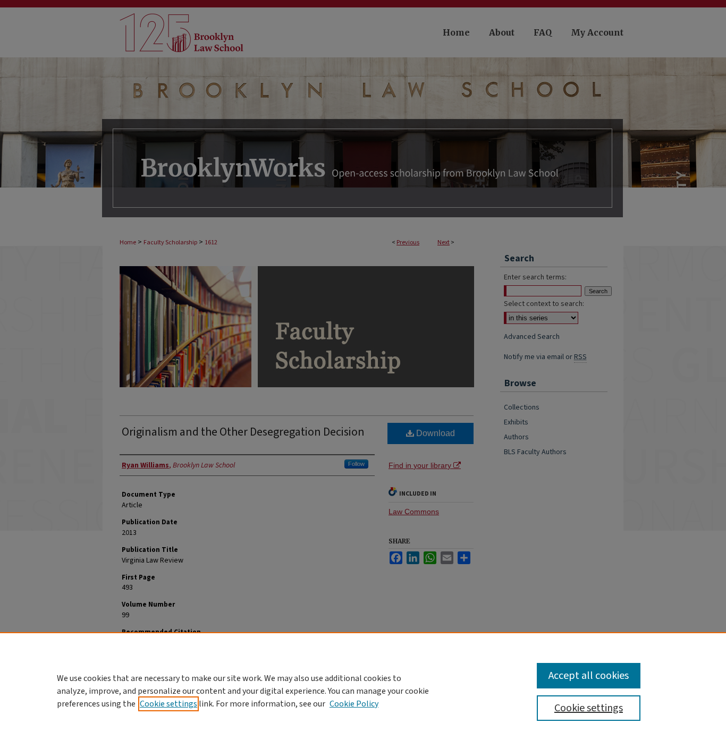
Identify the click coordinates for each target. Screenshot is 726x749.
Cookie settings (168, 704)
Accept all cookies (588, 675)
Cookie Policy (354, 704)
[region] (363, 690)
